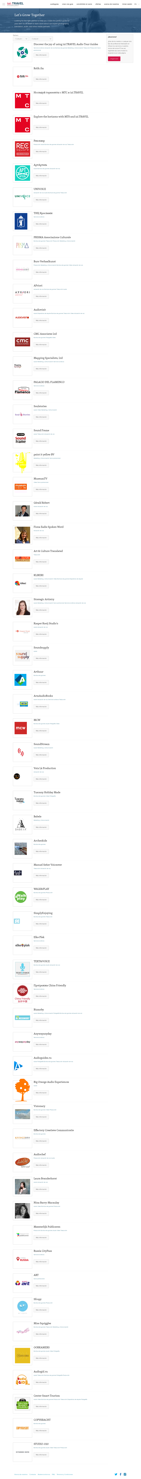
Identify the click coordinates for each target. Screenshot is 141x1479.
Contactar (32, 1474)
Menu (4, 4)
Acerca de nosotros (111, 4)
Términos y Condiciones (65, 1474)
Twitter (116, 1474)
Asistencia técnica (44, 1474)
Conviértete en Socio (84, 4)
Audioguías (54, 4)
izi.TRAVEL (15, 4)
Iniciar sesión (127, 4)
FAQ (53, 1474)
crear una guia (67, 4)
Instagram (125, 1474)
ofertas (98, 4)
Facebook (120, 1474)
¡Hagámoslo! (114, 59)
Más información (41, 55)
